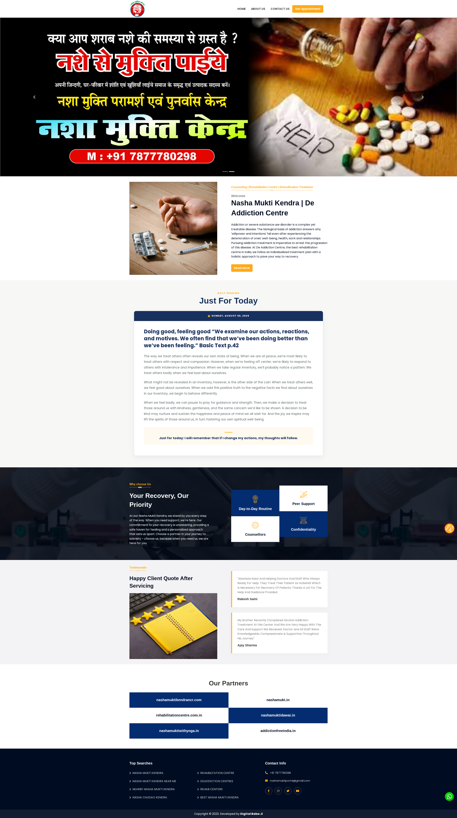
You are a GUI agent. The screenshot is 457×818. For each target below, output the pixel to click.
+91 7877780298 (280, 773)
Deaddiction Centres (216, 781)
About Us (258, 9)
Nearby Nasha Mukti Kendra (153, 789)
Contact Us (280, 9)
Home (241, 9)
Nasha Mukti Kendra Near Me (154, 781)
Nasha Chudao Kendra (149, 797)
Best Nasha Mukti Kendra (219, 797)
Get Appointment (307, 9)
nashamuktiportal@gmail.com (290, 780)
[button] (34, 97)
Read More (242, 268)
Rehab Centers (211, 789)
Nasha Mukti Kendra (147, 773)
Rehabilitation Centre (217, 773)
